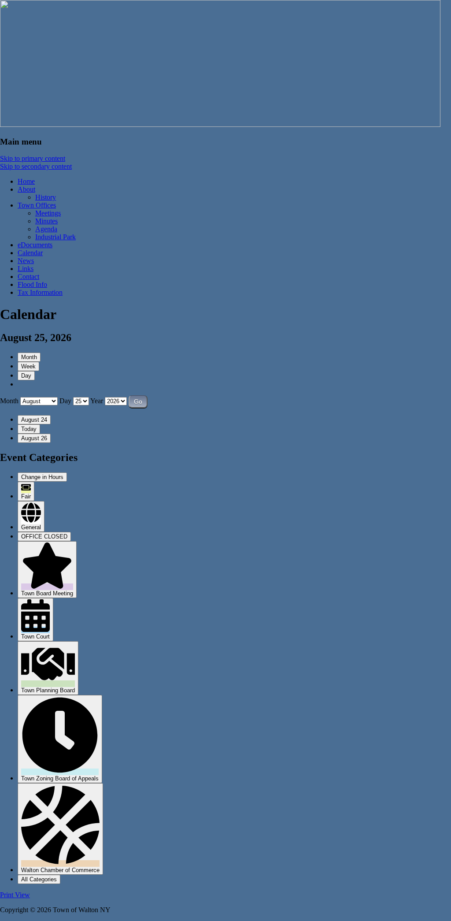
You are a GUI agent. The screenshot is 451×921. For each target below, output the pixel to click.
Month (29, 357)
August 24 (34, 419)
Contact (28, 276)
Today (29, 429)
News (26, 260)
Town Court (35, 636)
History (45, 197)
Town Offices (37, 205)
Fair (26, 496)
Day (26, 375)
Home (26, 181)
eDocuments (35, 245)
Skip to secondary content (36, 166)
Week (28, 366)
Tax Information (40, 292)
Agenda (46, 229)
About (26, 189)
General (31, 527)
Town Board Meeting (47, 593)
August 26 (34, 438)
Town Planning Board (48, 690)
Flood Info (32, 284)
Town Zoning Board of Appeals (60, 778)
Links (25, 268)
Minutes (46, 221)
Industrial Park (55, 237)
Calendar (30, 252)
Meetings (48, 213)
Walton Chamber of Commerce (60, 870)
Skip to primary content (32, 158)
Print (15, 895)
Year (96, 401)
